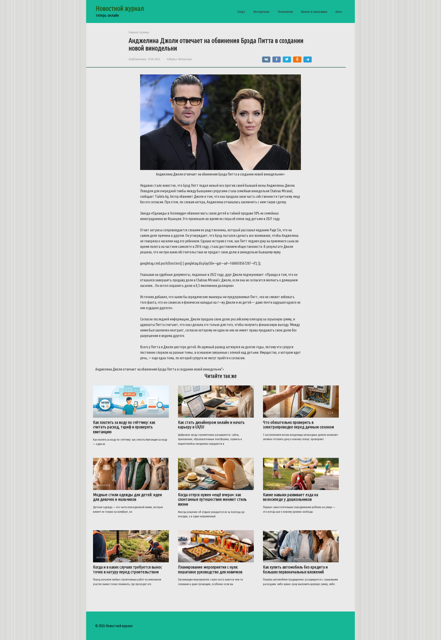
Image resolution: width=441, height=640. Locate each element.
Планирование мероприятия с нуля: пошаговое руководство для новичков (210, 569)
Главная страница (139, 32)
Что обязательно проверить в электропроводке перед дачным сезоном (298, 425)
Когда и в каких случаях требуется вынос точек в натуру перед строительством (127, 569)
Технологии (285, 12)
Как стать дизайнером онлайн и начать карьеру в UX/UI (211, 425)
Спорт (241, 12)
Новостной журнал (120, 8)
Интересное (261, 12)
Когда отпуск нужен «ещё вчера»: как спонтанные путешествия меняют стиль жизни (212, 499)
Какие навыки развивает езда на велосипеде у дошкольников (290, 497)
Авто (338, 12)
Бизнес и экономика (314, 12)
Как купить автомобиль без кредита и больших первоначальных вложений (295, 569)
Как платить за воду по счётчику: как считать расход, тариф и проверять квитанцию (124, 427)
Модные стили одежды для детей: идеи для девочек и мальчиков (127, 497)
